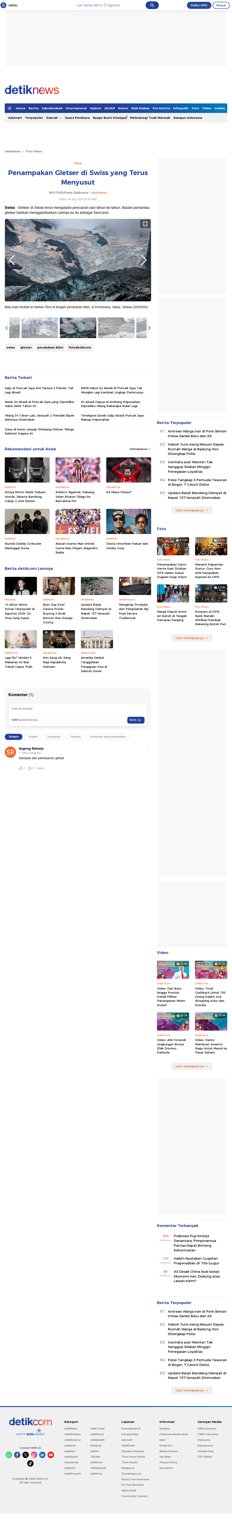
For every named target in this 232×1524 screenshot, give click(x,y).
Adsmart (15, 117)
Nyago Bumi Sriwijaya (110, 117)
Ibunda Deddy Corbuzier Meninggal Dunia (23, 546)
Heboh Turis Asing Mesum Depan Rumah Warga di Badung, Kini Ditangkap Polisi (196, 449)
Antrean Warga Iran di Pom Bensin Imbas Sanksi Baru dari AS (197, 433)
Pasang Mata (129, 1434)
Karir (162, 1439)
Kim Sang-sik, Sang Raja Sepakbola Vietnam (57, 662)
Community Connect (134, 1496)
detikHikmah (98, 1468)
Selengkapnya (139, 449)
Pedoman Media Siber (174, 1434)
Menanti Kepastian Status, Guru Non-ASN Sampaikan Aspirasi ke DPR (209, 571)
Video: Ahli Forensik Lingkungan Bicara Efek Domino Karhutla (171, 1046)
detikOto (70, 1468)
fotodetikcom (80, 347)
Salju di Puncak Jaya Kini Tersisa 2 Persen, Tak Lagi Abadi (39, 390)
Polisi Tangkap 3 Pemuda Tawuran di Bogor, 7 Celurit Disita (197, 482)
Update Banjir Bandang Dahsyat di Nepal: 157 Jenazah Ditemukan (96, 611)
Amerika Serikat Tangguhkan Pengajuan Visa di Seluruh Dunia (94, 664)
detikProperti (72, 1473)
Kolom (123, 108)
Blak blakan (140, 108)
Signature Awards (132, 1451)
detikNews (13, 151)
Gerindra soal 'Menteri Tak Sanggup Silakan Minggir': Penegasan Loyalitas (190, 467)
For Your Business (132, 1484)
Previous (12, 260)
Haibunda (204, 1439)
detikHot (69, 1451)
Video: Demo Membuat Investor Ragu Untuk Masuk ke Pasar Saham (211, 1046)
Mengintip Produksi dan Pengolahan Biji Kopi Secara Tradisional (133, 611)
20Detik (95, 1456)
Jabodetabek (52, 108)
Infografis (180, 108)
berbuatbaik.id (130, 1428)
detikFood (97, 1434)
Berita (34, 108)
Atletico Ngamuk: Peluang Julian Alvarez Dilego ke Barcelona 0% (75, 496)
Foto (195, 108)
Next (144, 260)
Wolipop (96, 1445)
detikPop (96, 1473)
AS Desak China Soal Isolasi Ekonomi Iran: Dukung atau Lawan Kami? (197, 1276)
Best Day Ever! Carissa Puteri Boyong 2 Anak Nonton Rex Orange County (57, 613)
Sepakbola (71, 1462)
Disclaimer (166, 1468)
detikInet (69, 1445)
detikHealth (97, 1439)
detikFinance (72, 1439)
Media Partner (168, 1451)
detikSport (71, 1456)
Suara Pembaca (77, 117)
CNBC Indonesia (208, 1434)
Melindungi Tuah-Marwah (150, 117)
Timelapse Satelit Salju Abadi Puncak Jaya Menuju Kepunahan (112, 417)
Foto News (34, 151)
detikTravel (97, 1428)
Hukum (95, 108)
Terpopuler (34, 117)
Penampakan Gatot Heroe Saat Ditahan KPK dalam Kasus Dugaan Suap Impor (172, 571)
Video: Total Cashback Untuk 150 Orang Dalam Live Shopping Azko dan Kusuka (210, 997)
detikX (109, 108)
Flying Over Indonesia (135, 1479)
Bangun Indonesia (188, 117)
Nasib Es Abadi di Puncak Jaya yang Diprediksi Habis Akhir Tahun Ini (39, 404)
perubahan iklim (50, 347)
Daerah (52, 117)
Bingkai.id (127, 1468)
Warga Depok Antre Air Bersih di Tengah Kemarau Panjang (172, 616)
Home (20, 108)
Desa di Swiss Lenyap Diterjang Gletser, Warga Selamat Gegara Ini (39, 431)
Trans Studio (129, 1462)
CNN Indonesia (207, 1428)
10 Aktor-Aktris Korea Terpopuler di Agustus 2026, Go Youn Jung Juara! (20, 611)
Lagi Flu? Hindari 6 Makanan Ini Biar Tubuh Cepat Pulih (18, 662)
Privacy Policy (168, 1462)
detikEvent (128, 1445)
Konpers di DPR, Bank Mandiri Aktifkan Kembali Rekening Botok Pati (210, 618)
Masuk (221, 5)
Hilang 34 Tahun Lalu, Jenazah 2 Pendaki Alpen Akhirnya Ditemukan (39, 417)
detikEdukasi (72, 1434)
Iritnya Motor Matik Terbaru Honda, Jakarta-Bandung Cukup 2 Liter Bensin (25, 496)
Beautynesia (205, 1445)
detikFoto (96, 1462)
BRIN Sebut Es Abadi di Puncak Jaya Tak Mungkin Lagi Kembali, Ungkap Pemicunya (112, 390)
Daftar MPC (199, 5)
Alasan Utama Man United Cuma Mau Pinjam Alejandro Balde (77, 548)
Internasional (76, 108)
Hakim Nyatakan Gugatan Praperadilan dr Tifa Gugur (196, 1260)
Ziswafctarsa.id (131, 1473)
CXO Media (205, 1456)
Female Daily (206, 1451)
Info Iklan (165, 1456)
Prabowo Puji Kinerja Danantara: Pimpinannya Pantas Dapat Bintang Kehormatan (195, 1243)
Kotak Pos (166, 1445)
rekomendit (128, 1490)
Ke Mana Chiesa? (119, 492)
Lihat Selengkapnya (189, 510)
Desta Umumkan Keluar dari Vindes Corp (127, 546)
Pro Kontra (161, 108)
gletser (26, 347)
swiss (11, 347)
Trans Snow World (133, 1456)
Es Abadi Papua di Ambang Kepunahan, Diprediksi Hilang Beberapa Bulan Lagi (111, 404)
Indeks (220, 108)
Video (206, 108)
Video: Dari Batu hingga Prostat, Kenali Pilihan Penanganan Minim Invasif (171, 997)
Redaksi (165, 1428)
